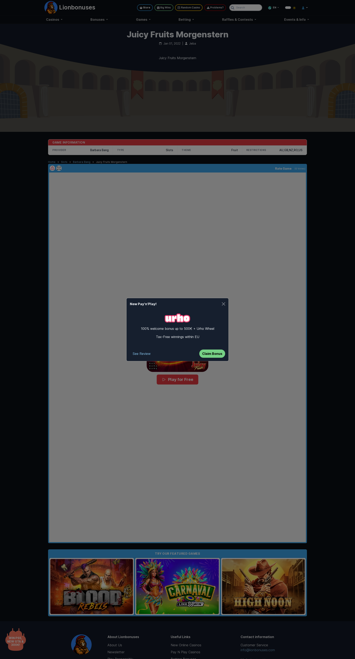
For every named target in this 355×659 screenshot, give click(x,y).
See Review (142, 354)
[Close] (223, 304)
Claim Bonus (212, 354)
